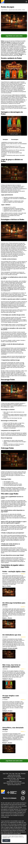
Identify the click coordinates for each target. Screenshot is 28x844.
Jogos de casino (4, 9)
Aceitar (6, 840)
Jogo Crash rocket (20, 778)
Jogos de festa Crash (14, 780)
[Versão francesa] (16, 21)
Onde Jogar (17, 773)
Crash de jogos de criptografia (14, 776)
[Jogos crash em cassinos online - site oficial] (2, 1)
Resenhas (23, 773)
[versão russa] (2, 21)
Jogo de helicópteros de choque (14, 781)
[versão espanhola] (9, 21)
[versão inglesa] (6, 21)
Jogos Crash (5, 773)
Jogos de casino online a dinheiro (14, 9)
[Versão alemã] (12, 21)
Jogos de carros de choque (14, 775)
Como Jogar (11, 773)
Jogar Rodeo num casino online (14, 36)
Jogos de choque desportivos (14, 784)
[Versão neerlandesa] (19, 21)
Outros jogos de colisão (19, 783)
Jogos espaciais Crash (8, 783)
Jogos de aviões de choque (9, 778)
